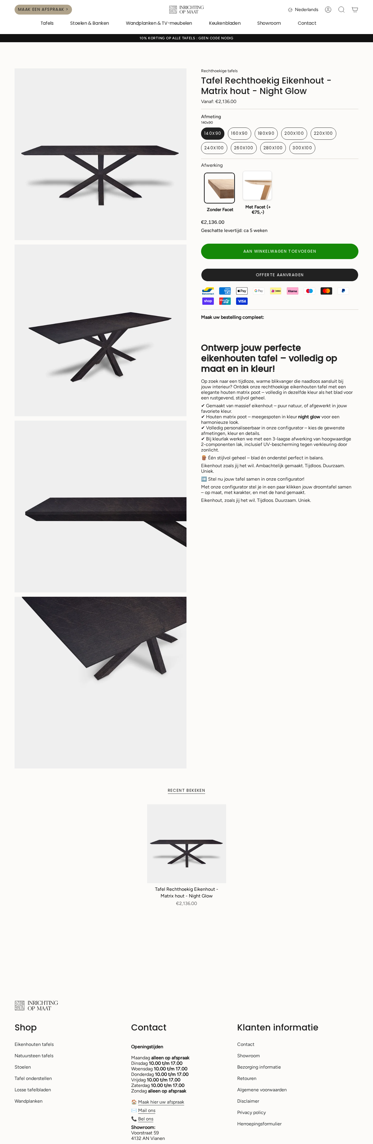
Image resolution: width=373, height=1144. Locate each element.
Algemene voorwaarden (262, 1089)
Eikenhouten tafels (34, 1044)
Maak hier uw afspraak (161, 1102)
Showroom (248, 1055)
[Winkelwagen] (355, 10)
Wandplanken (29, 1101)
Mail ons (146, 1110)
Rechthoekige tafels (219, 70)
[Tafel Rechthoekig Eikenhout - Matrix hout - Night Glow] (186, 843)
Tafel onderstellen (33, 1078)
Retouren (246, 1078)
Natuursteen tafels (34, 1055)
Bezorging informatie (259, 1067)
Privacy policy (251, 1112)
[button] (47, 23)
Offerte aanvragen (280, 275)
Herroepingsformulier (259, 1124)
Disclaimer (248, 1101)
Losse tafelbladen (33, 1089)
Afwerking (212, 165)
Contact (245, 1044)
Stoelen (23, 1067)
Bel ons (145, 1119)
